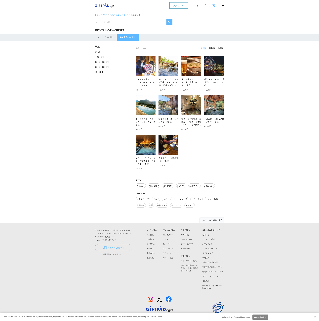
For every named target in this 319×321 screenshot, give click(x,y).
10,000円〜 (100, 71)
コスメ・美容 (168, 257)
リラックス (167, 253)
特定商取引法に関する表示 (212, 271)
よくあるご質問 (208, 239)
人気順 (203, 48)
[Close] (315, 316)
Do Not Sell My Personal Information (236, 317)
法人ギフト (178, 5)
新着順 (212, 48)
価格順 (220, 48)
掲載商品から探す (118, 14)
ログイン (196, 5)
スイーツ (166, 244)
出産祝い (150, 248)
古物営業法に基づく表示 (212, 267)
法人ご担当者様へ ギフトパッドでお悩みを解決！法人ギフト (189, 268)
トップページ (101, 14)
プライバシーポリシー (211, 276)
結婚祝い (150, 239)
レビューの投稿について (104, 239)
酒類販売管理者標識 (210, 262)
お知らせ (205, 234)
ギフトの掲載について (211, 248)
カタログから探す (106, 37)
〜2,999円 (99, 56)
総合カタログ (168, 234)
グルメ (165, 239)
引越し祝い (151, 257)
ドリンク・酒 (168, 248)
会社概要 (205, 280)
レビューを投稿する (116, 247)
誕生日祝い (151, 234)
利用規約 (205, 257)
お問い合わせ (207, 244)
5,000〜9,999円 (102, 66)
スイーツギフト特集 (189, 260)
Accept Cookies (260, 317)
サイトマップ (207, 253)
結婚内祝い (151, 244)
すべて (98, 52)
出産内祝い (151, 253)
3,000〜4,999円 (102, 61)
